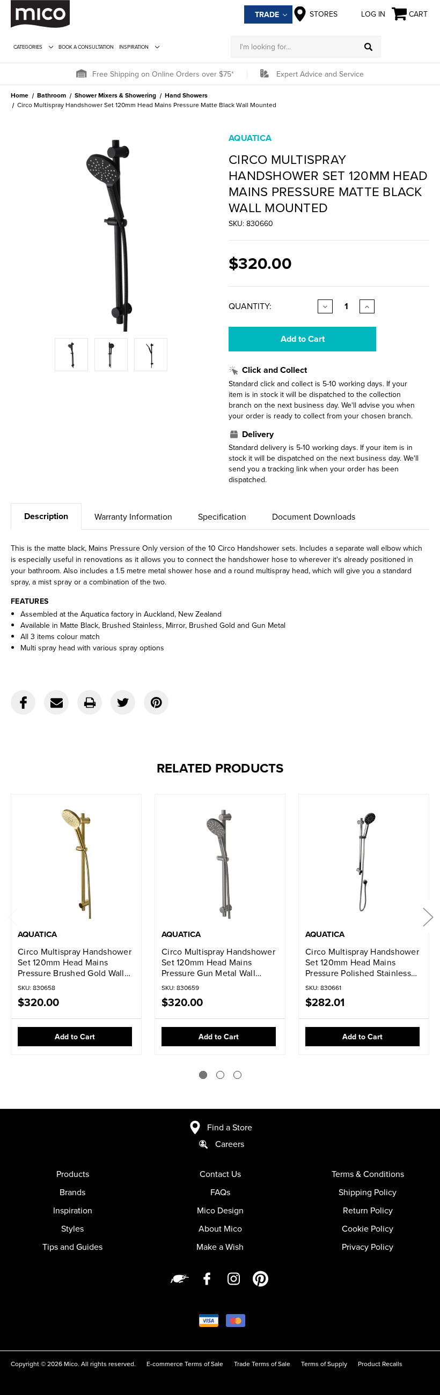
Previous (12, 916)
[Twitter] (123, 702)
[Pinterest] (156, 702)
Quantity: (250, 306)
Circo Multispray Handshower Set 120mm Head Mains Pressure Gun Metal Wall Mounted (218, 962)
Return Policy (368, 1210)
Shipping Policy (368, 1192)
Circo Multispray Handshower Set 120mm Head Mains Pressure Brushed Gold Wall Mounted (74, 962)
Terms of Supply (324, 1363)
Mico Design (220, 1210)
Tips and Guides (72, 1246)
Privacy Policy (367, 1246)
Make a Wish (220, 1246)
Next (427, 916)
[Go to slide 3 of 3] (237, 1075)
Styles (72, 1228)
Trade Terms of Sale (262, 1363)
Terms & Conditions (368, 1174)
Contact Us (220, 1174)
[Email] (56, 702)
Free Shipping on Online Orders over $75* (163, 74)
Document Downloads (313, 516)
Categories (27, 46)
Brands (72, 1192)
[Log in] (405, 46)
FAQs (220, 1192)
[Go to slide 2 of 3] (220, 1075)
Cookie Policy (367, 1228)
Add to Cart (75, 1036)
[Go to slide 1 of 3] (203, 1075)
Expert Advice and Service (320, 74)
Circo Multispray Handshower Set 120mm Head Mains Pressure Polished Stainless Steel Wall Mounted (362, 962)
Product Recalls (380, 1363)
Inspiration (134, 46)
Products (72, 1174)
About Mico (220, 1228)
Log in (373, 14)
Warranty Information (133, 516)
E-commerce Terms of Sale (184, 1363)
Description (46, 516)
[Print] (89, 702)
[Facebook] (23, 702)
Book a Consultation (86, 46)
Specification (222, 516)
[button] (81, 74)
